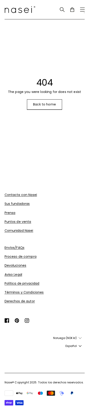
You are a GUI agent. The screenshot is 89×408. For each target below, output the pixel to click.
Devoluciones (15, 265)
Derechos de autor (20, 301)
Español (71, 346)
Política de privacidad (22, 283)
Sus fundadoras (17, 203)
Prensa (10, 212)
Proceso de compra (21, 256)
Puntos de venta (18, 221)
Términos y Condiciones (24, 292)
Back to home (44, 104)
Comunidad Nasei (19, 230)
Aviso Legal (13, 274)
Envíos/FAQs (15, 247)
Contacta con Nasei (21, 194)
